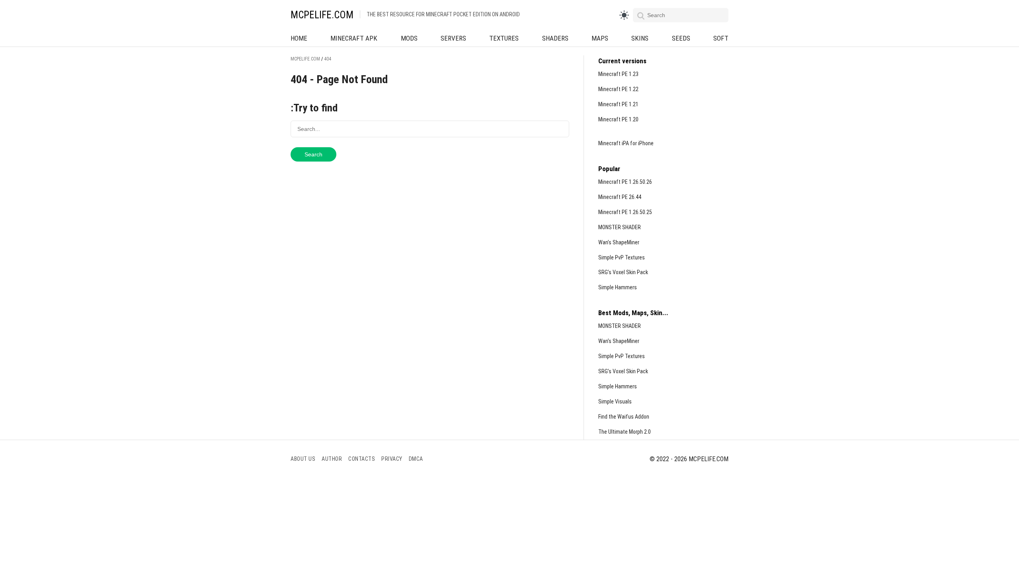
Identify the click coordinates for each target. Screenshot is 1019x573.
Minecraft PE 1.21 (618, 104)
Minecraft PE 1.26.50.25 (625, 212)
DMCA (416, 459)
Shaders (555, 38)
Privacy (391, 459)
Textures (504, 38)
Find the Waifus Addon (623, 416)
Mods (409, 38)
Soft (720, 38)
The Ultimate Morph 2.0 (624, 432)
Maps (599, 38)
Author (332, 459)
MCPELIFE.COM (322, 15)
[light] (624, 15)
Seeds (681, 38)
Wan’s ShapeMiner (618, 242)
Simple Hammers (617, 287)
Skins (639, 38)
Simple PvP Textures (621, 257)
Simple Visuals (615, 401)
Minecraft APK (353, 38)
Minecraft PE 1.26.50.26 (625, 182)
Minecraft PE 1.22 (618, 89)
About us (303, 459)
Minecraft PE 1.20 (618, 119)
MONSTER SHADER (619, 227)
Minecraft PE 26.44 (619, 197)
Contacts (361, 459)
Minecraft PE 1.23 (618, 74)
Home (299, 38)
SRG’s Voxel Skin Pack (623, 272)
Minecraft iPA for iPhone (626, 143)
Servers (453, 38)
